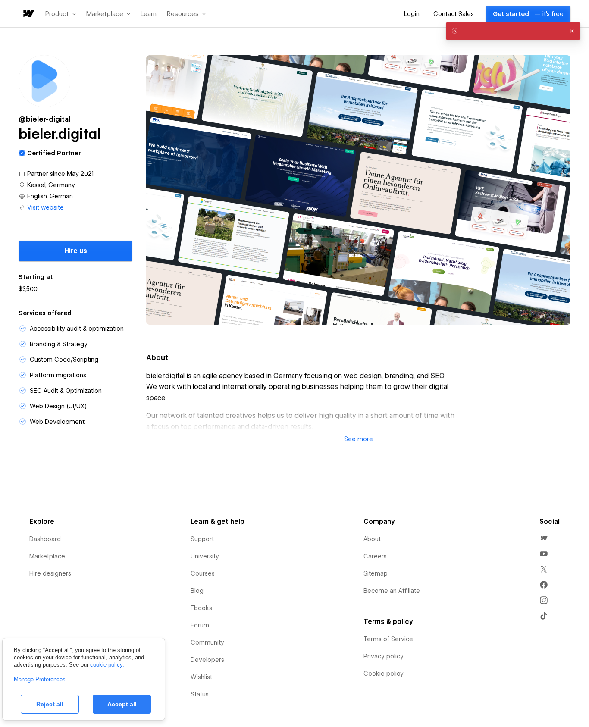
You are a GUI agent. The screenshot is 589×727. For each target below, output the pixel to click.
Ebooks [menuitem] (201, 608)
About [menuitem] (372, 539)
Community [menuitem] (207, 642)
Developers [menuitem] (207, 659)
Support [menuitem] (202, 539)
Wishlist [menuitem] (201, 677)
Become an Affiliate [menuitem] (391, 590)
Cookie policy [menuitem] (383, 673)
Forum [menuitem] (200, 625)
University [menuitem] (205, 556)
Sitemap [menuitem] (375, 573)
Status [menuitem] (200, 694)
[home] (28, 14)
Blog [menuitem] (197, 590)
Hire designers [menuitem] (50, 573)
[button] (60, 14)
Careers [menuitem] (375, 556)
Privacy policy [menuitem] (383, 656)
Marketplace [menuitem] (47, 556)
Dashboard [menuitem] (45, 539)
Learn (149, 14)
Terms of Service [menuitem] (388, 639)
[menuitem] (543, 538)
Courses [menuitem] (203, 573)
